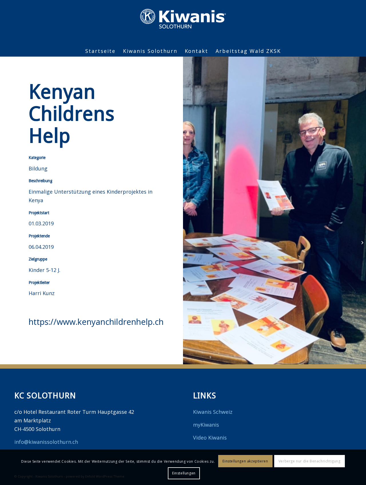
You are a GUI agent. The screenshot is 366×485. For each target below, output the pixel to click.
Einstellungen (184, 473)
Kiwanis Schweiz (212, 411)
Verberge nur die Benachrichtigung (310, 461)
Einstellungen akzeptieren (245, 461)
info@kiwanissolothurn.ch (46, 441)
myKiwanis (206, 424)
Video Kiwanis (210, 437)
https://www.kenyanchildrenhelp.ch (96, 321)
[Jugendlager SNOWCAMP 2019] (361, 242)
